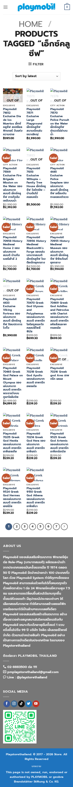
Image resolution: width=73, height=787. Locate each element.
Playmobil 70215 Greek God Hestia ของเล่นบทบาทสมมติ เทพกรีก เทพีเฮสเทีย (12, 442)
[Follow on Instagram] (14, 703)
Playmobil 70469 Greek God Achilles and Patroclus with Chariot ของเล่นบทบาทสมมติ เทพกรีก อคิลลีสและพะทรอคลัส (59, 313)
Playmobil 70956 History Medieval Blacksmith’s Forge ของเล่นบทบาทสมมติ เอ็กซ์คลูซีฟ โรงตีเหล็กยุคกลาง (36, 250)
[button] (5, 7)
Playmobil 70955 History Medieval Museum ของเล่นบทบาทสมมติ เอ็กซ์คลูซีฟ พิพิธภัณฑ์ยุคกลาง (60, 250)
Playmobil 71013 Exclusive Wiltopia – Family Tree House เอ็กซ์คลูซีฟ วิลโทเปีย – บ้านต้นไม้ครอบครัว (36, 183)
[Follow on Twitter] (28, 703)
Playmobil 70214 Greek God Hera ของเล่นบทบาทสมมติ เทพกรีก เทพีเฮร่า (36, 442)
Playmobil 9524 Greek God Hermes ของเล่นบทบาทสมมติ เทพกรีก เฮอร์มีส (12, 497)
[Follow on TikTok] (21, 703)
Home (31, 24)
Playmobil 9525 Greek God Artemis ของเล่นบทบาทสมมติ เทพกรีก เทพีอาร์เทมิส (59, 442)
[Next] (64, 526)
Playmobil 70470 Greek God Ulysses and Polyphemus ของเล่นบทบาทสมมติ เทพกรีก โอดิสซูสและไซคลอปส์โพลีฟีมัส (36, 315)
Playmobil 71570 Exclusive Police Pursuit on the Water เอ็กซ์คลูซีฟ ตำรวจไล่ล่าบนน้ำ (59, 121)
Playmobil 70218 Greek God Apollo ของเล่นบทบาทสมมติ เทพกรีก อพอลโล (36, 377)
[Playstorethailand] (36, 7)
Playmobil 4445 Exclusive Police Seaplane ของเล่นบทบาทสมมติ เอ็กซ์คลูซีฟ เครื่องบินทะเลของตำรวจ (59, 183)
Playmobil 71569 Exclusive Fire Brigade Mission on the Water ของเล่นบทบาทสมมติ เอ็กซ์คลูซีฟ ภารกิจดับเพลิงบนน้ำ (12, 185)
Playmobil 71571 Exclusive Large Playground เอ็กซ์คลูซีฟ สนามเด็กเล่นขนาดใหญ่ (34, 121)
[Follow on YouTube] (36, 703)
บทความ (36, 766)
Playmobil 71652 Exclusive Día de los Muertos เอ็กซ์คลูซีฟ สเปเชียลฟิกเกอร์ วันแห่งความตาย (13, 121)
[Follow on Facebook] (6, 703)
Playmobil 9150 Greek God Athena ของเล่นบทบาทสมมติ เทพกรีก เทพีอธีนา (36, 497)
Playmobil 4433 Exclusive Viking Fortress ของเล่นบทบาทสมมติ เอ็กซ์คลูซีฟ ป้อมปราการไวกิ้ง (12, 313)
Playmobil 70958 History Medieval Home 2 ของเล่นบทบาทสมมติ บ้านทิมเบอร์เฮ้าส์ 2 (13, 248)
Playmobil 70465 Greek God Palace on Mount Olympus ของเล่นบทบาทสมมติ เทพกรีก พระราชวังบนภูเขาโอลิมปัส (13, 382)
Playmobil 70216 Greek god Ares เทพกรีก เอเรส (59, 373)
